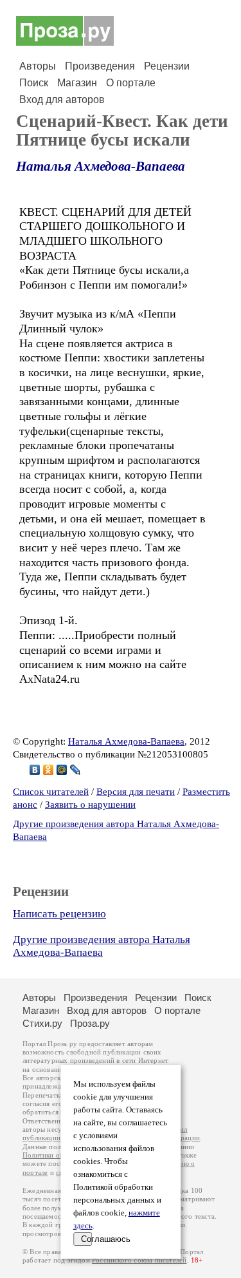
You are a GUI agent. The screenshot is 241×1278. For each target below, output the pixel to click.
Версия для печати (135, 792)
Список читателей (51, 792)
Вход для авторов (62, 99)
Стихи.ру (42, 1023)
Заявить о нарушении (90, 804)
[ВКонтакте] (35, 769)
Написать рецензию (59, 914)
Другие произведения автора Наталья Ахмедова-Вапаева (101, 945)
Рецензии (167, 66)
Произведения (100, 66)
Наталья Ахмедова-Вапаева (100, 166)
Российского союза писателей (139, 1260)
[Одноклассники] (48, 769)
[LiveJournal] (75, 769)
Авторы (37, 66)
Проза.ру (90, 1023)
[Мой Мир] (62, 769)
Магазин (77, 82)
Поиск (33, 82)
